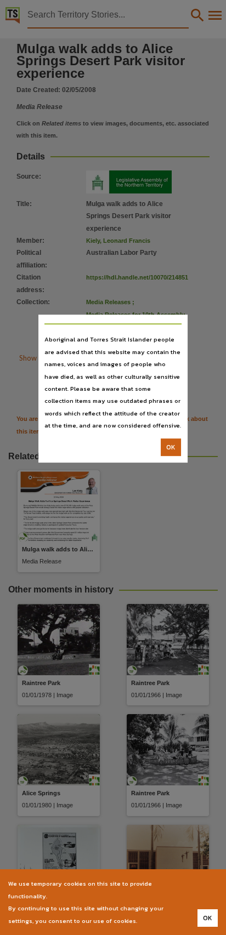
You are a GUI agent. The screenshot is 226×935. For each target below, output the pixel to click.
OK (171, 447)
